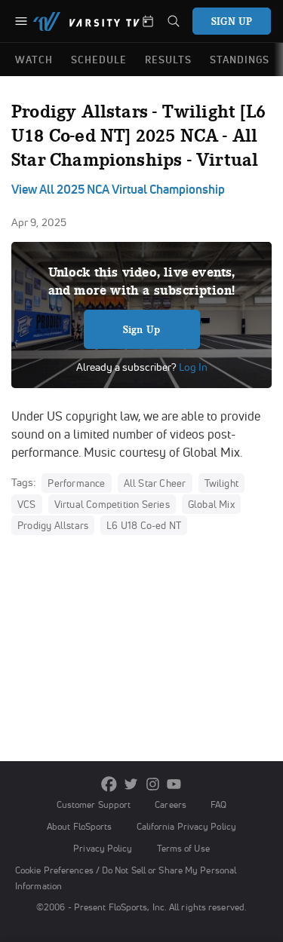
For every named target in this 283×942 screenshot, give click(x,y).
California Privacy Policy (186, 826)
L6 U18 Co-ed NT (143, 525)
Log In (192, 367)
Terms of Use (183, 848)
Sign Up (141, 329)
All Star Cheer (155, 483)
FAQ (218, 804)
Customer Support (94, 804)
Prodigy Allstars (52, 525)
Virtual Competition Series (112, 504)
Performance (76, 483)
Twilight (222, 483)
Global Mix (211, 504)
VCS (26, 504)
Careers (170, 804)
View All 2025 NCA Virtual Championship (118, 189)
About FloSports (79, 826)
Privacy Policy (102, 848)
